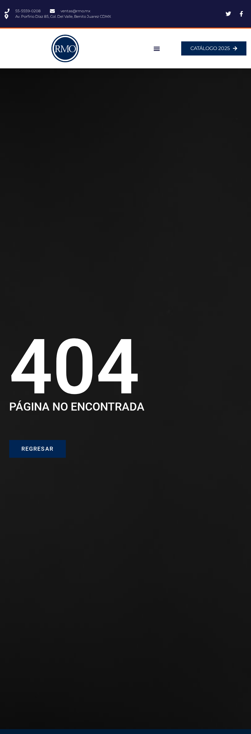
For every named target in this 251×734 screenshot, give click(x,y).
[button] (157, 49)
